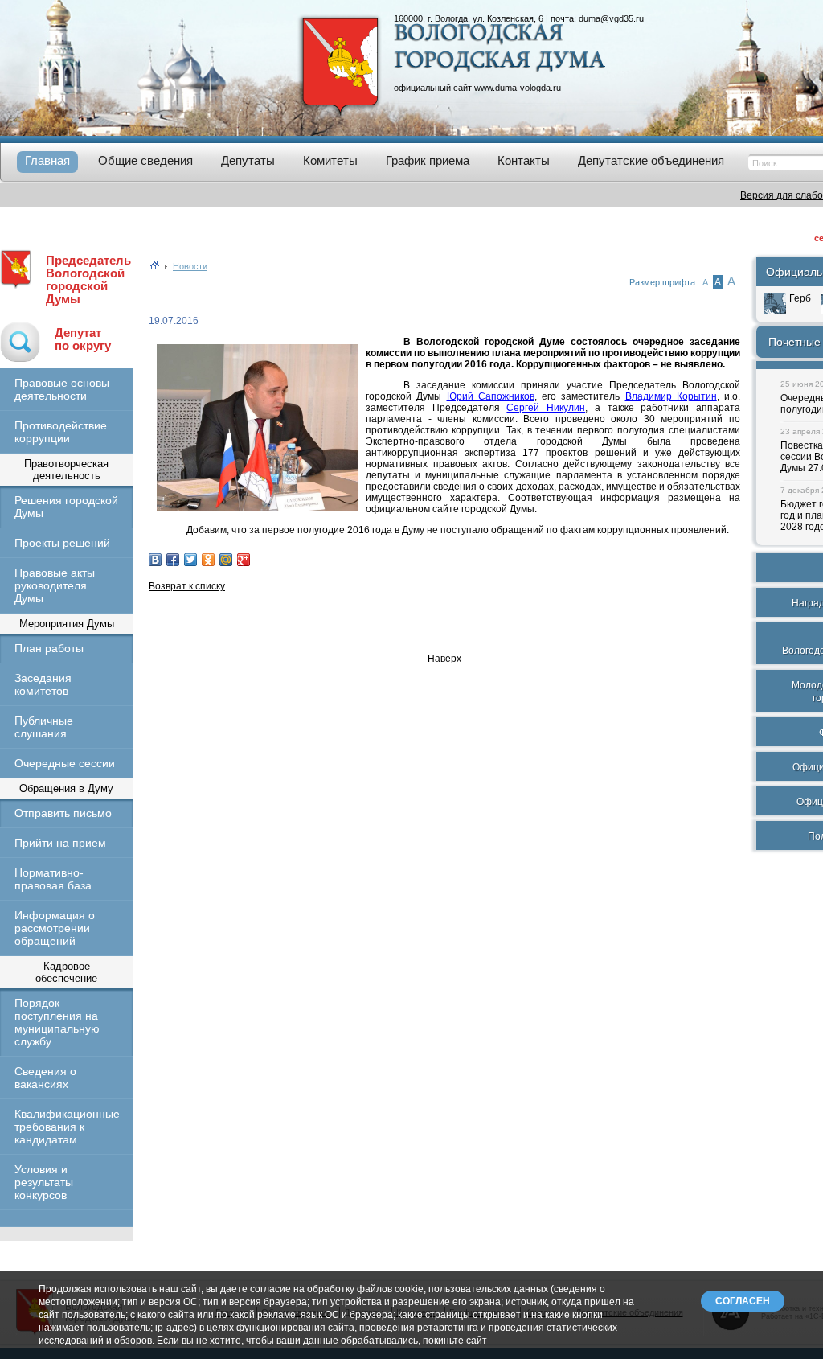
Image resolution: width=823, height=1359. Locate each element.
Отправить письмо (63, 813)
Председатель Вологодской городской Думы (88, 280)
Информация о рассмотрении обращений (54, 928)
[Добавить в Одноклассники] (208, 559)
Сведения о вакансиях (45, 1077)
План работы (49, 648)
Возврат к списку (187, 586)
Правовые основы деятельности (61, 389)
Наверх (444, 658)
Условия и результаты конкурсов (43, 1182)
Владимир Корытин (671, 396)
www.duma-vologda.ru (517, 87)
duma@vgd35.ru (611, 18)
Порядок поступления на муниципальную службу (57, 1022)
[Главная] (154, 266)
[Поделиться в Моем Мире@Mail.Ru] (225, 559)
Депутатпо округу (83, 339)
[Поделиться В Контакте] (155, 559)
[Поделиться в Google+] (243, 559)
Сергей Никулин (545, 407)
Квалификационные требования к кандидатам (66, 1126)
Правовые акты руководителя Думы (54, 585)
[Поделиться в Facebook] (172, 559)
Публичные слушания (43, 727)
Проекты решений (62, 542)
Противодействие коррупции (60, 432)
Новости (190, 266)
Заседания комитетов (43, 684)
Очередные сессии (64, 763)
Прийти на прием (60, 842)
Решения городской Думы (66, 506)
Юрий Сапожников (490, 396)
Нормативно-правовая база (53, 879)
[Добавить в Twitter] (190, 559)
